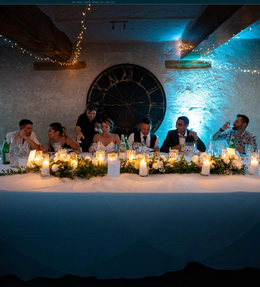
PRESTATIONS (88, 2)
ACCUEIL (73, 2)
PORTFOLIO (79, 2)
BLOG (112, 2)
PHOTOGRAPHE (95, 2)
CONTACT (107, 2)
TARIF (101, 2)
